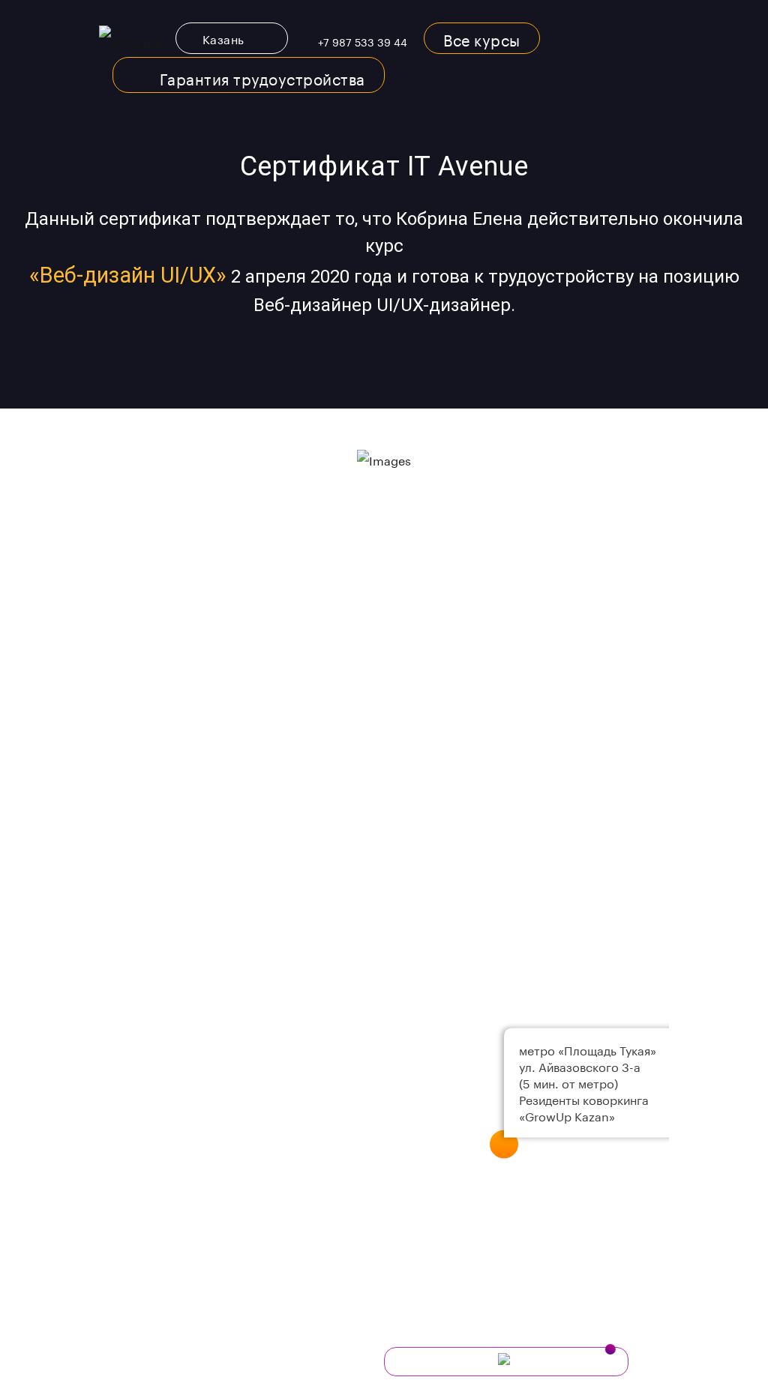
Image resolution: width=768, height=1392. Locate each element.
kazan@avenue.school (193, 706)
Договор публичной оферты (176, 1384)
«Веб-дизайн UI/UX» (127, 275)
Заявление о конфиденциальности (196, 1362)
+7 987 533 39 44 (362, 41)
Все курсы (481, 38)
